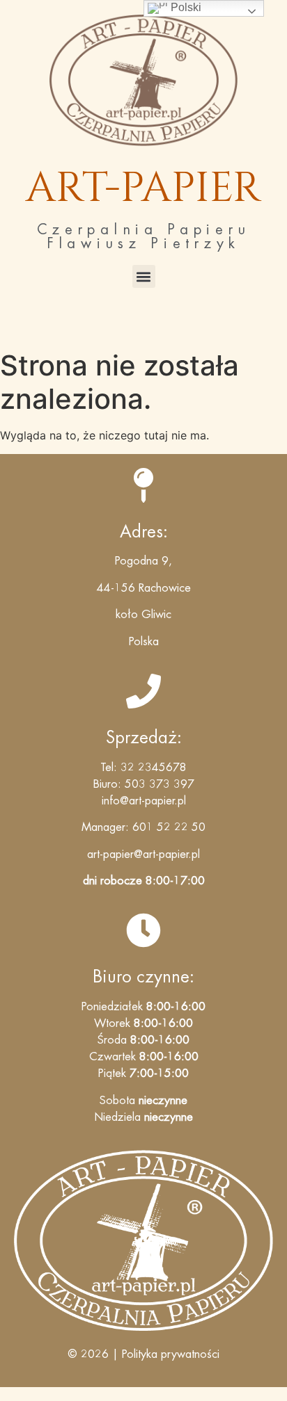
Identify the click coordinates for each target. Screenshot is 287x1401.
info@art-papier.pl (144, 801)
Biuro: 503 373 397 (143, 784)
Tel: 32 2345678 (143, 767)
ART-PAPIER (143, 188)
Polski (184, 7)
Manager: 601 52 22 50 (143, 827)
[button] (143, 276)
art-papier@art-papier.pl (143, 854)
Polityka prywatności (170, 1354)
